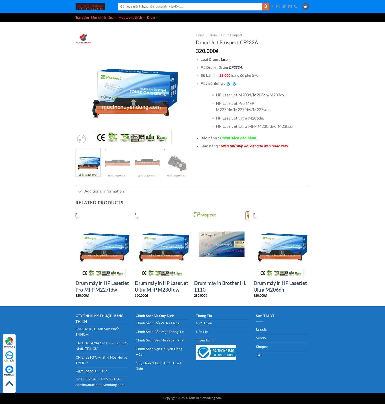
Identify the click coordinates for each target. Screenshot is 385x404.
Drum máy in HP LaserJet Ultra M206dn (280, 286)
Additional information (104, 191)
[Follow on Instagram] (278, 7)
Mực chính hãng (102, 17)
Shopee (262, 347)
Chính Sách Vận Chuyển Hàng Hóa (159, 352)
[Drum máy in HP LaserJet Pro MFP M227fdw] (103, 244)
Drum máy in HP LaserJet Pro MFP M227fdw (102, 286)
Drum (151, 17)
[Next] (181, 87)
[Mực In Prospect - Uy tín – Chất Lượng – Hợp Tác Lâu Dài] (93, 6)
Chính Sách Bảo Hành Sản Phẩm (161, 340)
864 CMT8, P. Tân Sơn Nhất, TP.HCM (98, 332)
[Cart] (305, 6)
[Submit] (265, 6)
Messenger (9, 375)
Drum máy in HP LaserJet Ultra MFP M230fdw (161, 286)
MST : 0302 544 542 (91, 372)
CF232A (235, 67)
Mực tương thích (130, 17)
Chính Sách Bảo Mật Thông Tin (160, 332)
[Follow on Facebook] (272, 7)
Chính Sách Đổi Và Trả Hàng (157, 323)
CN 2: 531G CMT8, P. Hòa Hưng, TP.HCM (101, 360)
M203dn (260, 95)
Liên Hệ (202, 332)
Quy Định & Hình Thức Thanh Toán (159, 366)
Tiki (259, 355)
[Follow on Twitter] (284, 7)
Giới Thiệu (204, 323)
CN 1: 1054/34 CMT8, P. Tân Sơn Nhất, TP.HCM (102, 346)
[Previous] (83, 87)
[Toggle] (80, 192)
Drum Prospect (231, 35)
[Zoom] (81, 139)
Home (200, 35)
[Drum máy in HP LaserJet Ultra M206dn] (281, 244)
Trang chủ (82, 17)
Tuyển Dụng (205, 340)
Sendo (261, 338)
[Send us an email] (290, 7)
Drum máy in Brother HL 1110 (220, 286)
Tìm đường (9, 347)
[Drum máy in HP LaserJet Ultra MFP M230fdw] (162, 244)
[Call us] (295, 7)
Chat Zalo (9, 361)
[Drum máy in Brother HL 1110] (221, 244)
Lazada (261, 329)
